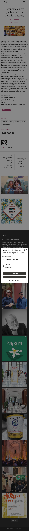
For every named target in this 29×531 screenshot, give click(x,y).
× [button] (26, 249)
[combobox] (24, 250)
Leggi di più (9, 256)
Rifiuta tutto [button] (14, 277)
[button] (14, 280)
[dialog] (14, 265)
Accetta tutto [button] (14, 273)
